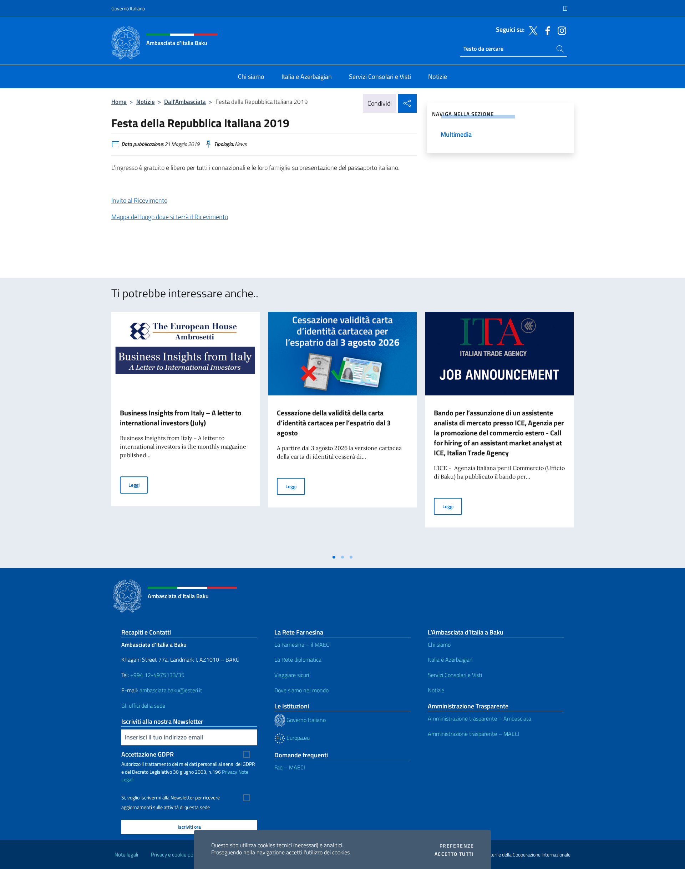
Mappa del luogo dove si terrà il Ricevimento (169, 217)
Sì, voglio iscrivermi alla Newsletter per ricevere (170, 798)
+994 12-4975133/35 (156, 675)
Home (119, 101)
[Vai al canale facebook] (546, 30)
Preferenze (457, 845)
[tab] (334, 557)
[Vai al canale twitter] (531, 30)
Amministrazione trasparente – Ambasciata (479, 718)
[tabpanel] (185, 431)
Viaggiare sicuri (291, 675)
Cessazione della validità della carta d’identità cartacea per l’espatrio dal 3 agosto (334, 422)
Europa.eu (297, 737)
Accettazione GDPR (147, 754)
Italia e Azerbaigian (450, 659)
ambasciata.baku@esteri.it (170, 690)
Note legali (126, 854)
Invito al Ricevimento (139, 200)
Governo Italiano (128, 8)
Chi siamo (439, 644)
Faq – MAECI (289, 767)
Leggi (138, 485)
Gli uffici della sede (143, 705)
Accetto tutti (454, 854)
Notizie (145, 101)
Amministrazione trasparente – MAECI (473, 733)
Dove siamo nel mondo (301, 690)
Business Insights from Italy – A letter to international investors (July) (181, 417)
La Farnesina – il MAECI (302, 644)
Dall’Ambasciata (185, 101)
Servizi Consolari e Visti (455, 675)
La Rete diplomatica (297, 659)
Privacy (229, 771)
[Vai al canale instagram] (560, 30)
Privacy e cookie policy (176, 854)
